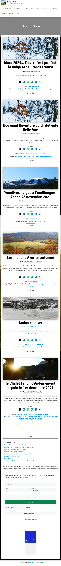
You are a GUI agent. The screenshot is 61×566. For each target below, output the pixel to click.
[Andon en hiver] (30, 308)
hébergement (28, 154)
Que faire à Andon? (7, 14)
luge (41, 89)
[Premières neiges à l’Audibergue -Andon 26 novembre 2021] (30, 178)
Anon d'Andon (31, 156)
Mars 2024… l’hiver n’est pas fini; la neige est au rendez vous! (30, 64)
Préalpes (41, 284)
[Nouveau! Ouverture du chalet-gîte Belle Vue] (30, 111)
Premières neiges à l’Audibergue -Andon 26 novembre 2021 (30, 194)
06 (9, 284)
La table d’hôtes (29, 8)
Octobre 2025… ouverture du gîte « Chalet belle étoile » (18, 445)
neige (50, 89)
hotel (31, 414)
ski (38, 86)
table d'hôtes (38, 418)
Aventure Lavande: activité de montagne (14, 451)
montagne (34, 86)
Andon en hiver (30, 322)
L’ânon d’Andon (6, 8)
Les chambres (17, 8)
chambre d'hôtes (27, 416)
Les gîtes (39, 8)
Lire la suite (30, 93)
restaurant (31, 418)
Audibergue (21, 89)
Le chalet (55, 8)
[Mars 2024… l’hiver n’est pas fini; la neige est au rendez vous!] (30, 48)
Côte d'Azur (28, 89)
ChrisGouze (37, 71)
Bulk (42, 563)
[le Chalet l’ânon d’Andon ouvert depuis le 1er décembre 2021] (30, 369)
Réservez (46, 8)
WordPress (33, 563)
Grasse (34, 89)
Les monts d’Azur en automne (30, 257)
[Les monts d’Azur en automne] (30, 243)
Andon (17, 14)
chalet (37, 156)
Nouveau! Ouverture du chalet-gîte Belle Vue (30, 127)
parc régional (42, 154)
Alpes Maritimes (18, 156)
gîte (41, 156)
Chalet (29, 86)
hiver (37, 89)
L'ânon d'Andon (12, 2)
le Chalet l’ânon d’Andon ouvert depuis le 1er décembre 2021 (30, 385)
